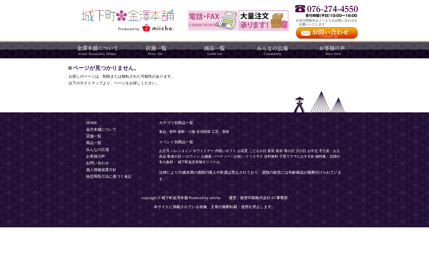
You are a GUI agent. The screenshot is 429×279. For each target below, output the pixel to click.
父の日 (301, 151)
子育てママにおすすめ (296, 156)
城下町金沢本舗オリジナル (199, 162)
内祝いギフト (225, 151)
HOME (91, 123)
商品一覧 (214, 49)
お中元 (312, 151)
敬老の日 (174, 156)
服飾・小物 (186, 132)
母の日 (289, 151)
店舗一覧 (156, 49)
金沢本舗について (98, 49)
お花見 (242, 151)
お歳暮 (206, 156)
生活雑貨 (203, 132)
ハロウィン (191, 156)
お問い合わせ (97, 163)
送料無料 (271, 156)
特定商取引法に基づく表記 (109, 177)
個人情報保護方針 (101, 170)
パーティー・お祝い (228, 156)
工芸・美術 (220, 132)
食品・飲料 (168, 132)
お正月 (164, 151)
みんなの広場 (273, 49)
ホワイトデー (203, 151)
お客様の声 (331, 49)
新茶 (271, 151)
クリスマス (254, 156)
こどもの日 (257, 151)
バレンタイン (181, 151)
